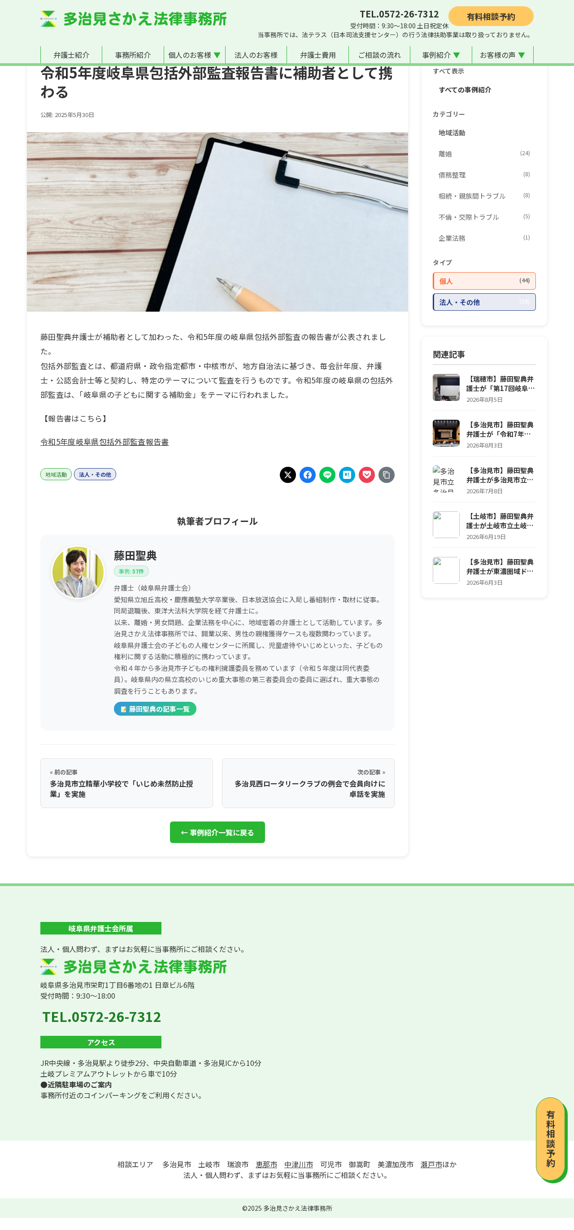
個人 (484, 281)
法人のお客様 (256, 54)
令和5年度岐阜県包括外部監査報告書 (104, 441)
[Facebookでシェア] (308, 475)
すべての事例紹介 (465, 89)
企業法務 (484, 238)
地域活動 (56, 474)
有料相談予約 (491, 16)
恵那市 (266, 1164)
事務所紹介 (133, 54)
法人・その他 (95, 474)
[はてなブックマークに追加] (347, 475)
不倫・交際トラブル (484, 217)
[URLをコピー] (386, 475)
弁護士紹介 (71, 54)
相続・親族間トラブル (484, 195)
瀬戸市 (431, 1164)
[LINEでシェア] (327, 475)
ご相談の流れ (379, 54)
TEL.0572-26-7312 (399, 13)
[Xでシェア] (288, 475)
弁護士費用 (318, 54)
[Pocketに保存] (367, 475)
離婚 (484, 153)
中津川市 (298, 1164)
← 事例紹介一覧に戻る (217, 832)
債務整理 (484, 174)
